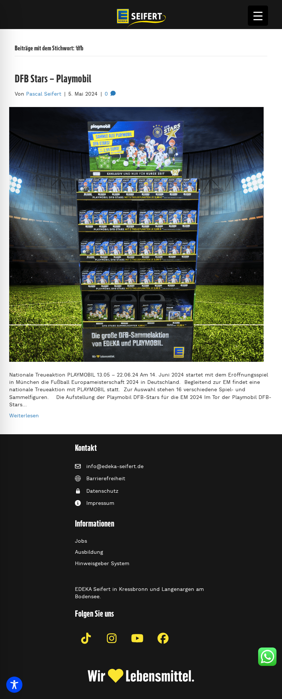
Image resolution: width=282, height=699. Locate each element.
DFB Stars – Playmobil (53, 78)
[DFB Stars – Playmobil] (136, 233)
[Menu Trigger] (258, 16)
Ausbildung (89, 552)
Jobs (81, 541)
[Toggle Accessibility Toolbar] (14, 684)
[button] (86, 638)
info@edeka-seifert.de (115, 466)
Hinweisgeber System (102, 563)
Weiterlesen (24, 415)
